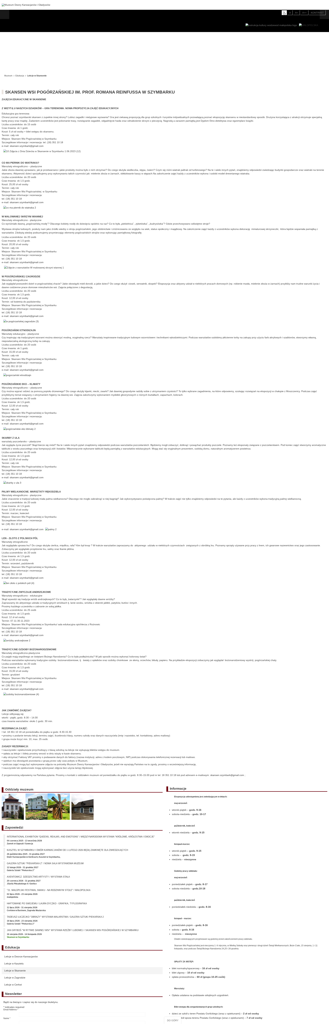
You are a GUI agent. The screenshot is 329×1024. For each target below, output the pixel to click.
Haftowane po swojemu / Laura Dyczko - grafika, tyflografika (47, 906)
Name (6, 1021)
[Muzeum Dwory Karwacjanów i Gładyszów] (26, 5)
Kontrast (317, 12)
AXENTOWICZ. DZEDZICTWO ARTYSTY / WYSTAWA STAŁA (38, 879)
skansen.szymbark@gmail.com (27, 146)
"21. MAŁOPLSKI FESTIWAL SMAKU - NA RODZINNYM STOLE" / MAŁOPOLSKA (48, 892)
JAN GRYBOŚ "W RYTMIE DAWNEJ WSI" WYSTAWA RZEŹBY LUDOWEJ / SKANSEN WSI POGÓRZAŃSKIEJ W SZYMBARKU (72, 932)
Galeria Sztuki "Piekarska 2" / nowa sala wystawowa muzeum (45, 866)
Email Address (10, 1012)
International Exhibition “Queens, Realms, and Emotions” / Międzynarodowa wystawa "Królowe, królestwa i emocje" (81, 839)
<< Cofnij (10, 66)
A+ (296, 12)
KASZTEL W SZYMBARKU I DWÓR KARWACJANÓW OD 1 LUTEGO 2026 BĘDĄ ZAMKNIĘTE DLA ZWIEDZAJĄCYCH (67, 852)
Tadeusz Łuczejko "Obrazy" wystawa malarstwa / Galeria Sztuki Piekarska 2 (55, 919)
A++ (304, 12)
